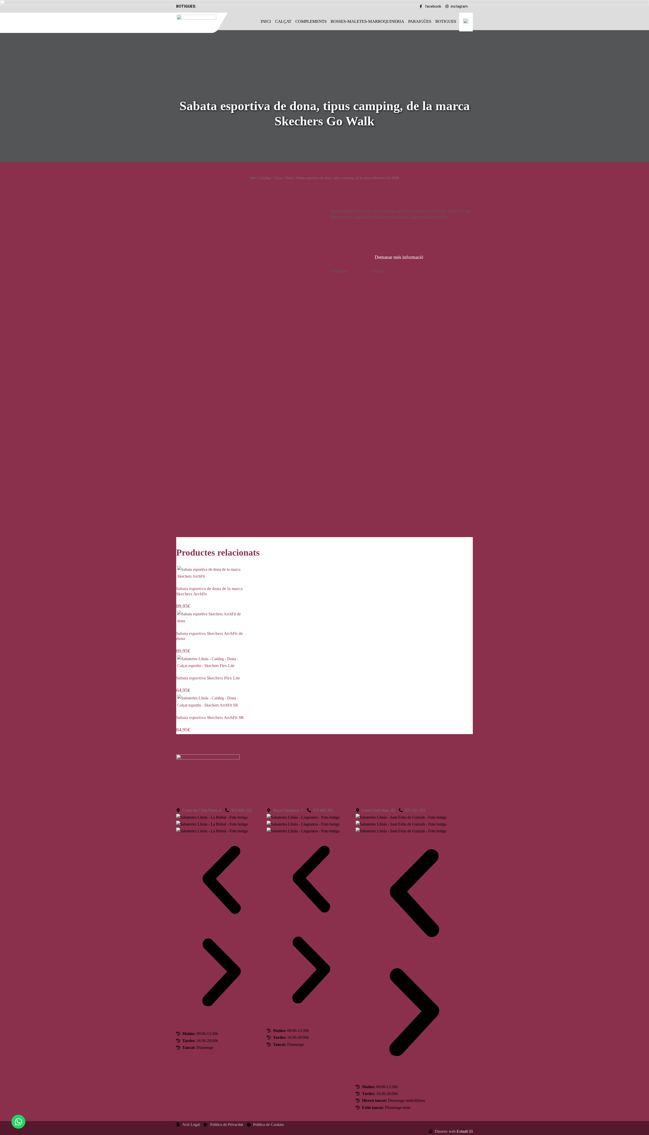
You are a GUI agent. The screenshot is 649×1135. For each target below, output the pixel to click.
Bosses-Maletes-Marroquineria (367, 21)
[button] (221, 881)
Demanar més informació (399, 257)
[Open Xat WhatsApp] (18, 1122)
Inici (266, 21)
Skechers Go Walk (402, 271)
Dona (289, 178)
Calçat (283, 21)
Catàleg (265, 178)
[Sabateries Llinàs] (200, 22)
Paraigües (419, 21)
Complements (311, 21)
